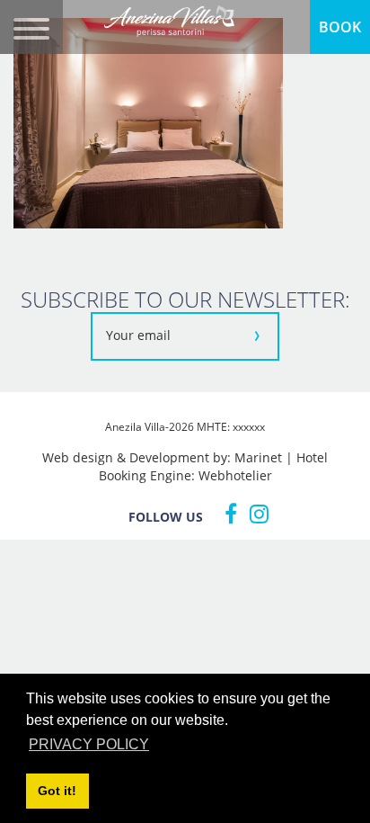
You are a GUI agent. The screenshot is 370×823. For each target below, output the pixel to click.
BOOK (340, 27)
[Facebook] (226, 513)
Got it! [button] (57, 790)
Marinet (258, 457)
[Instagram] (255, 513)
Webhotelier (235, 475)
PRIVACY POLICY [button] (89, 744)
